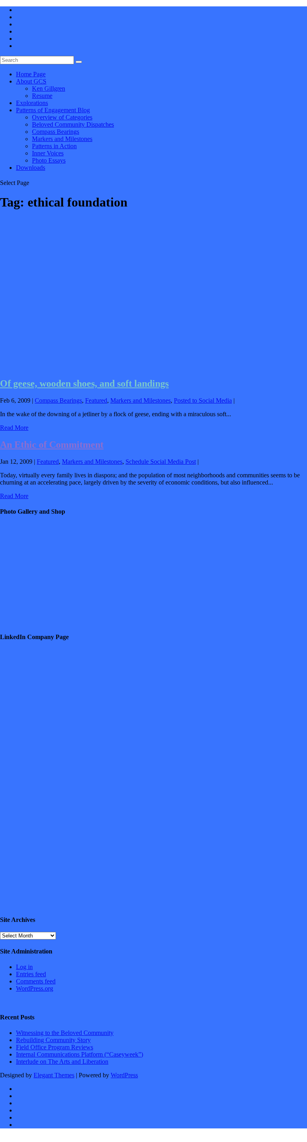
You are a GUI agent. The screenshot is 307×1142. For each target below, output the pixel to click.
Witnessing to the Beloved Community (65, 1032)
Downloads (30, 167)
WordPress (124, 1075)
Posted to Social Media (203, 400)
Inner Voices (48, 153)
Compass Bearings (55, 131)
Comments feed (36, 981)
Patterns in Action (54, 146)
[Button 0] (79, 62)
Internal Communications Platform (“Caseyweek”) (79, 1054)
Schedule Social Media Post (161, 461)
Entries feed (31, 974)
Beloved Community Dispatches (73, 124)
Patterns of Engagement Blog (53, 110)
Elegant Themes (54, 1075)
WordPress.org (34, 988)
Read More (14, 427)
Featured (96, 400)
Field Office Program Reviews (54, 1047)
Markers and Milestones (62, 138)
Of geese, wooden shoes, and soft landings (84, 383)
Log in (24, 966)
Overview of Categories (62, 117)
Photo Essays (49, 160)
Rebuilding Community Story (53, 1040)
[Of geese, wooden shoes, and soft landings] (125, 366)
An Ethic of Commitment (52, 444)
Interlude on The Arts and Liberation (62, 1061)
